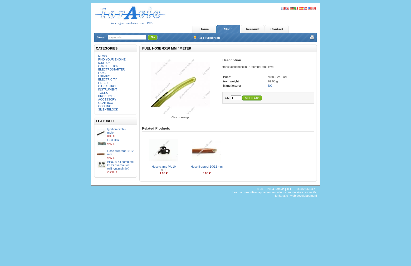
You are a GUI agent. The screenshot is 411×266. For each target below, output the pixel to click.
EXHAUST (105, 76)
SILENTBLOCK (108, 109)
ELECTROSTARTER (111, 69)
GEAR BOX (105, 103)
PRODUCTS (106, 96)
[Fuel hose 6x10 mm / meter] (180, 114)
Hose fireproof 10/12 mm (207, 166)
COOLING (104, 106)
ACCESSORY (107, 99)
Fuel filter (113, 140)
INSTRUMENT (107, 89)
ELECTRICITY (107, 79)
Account (252, 29)
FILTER (103, 83)
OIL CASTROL (107, 86)
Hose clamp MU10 (164, 166)
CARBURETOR (108, 66)
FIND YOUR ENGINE (112, 59)
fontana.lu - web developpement (296, 195)
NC (270, 85)
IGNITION (104, 63)
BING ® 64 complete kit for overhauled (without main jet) (120, 165)
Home (204, 29)
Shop (228, 29)
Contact (276, 29)
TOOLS (103, 93)
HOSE (102, 73)
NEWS (102, 56)
